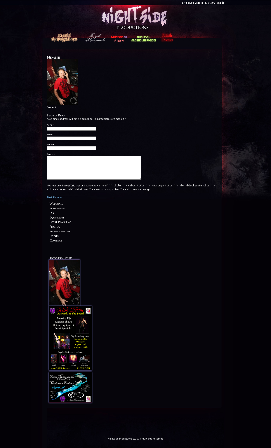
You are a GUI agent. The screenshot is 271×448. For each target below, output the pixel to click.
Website (50, 144)
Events (54, 236)
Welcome (56, 204)
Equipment (57, 217)
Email (50, 134)
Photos (55, 227)
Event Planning (60, 222)
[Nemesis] (62, 104)
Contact (56, 240)
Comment (51, 154)
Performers (57, 208)
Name (50, 125)
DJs (52, 213)
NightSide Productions (135, 11)
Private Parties (60, 231)
